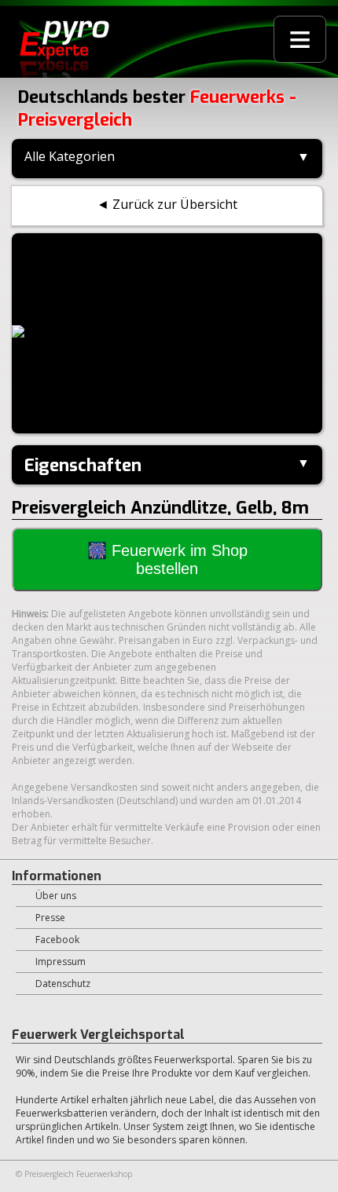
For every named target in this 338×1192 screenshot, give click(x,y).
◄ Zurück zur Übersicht (167, 204)
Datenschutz (62, 983)
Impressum (60, 961)
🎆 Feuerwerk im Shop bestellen (167, 559)
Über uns (55, 895)
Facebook (57, 939)
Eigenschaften (82, 465)
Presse (50, 917)
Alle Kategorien (69, 156)
